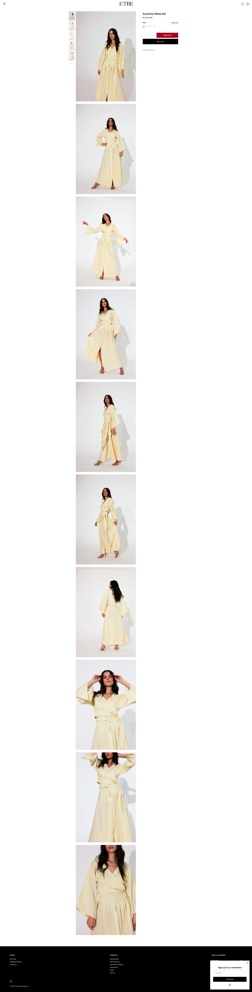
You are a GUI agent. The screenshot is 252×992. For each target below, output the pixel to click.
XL (155, 26)
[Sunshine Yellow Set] (72, 15)
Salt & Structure (115, 962)
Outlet (112, 970)
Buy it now (160, 41)
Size (160, 22)
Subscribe (229, 979)
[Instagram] (230, 985)
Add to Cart (167, 35)
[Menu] (4, 4)
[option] (72, 16)
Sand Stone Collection (117, 964)
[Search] (242, 4)
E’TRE (15, 986)
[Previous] (72, 9)
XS (144, 26)
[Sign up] (241, 960)
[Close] (247, 963)
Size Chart (175, 22)
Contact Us (13, 964)
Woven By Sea (114, 959)
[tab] (150, 50)
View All (112, 973)
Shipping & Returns (149, 50)
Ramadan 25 (114, 967)
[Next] (72, 63)
